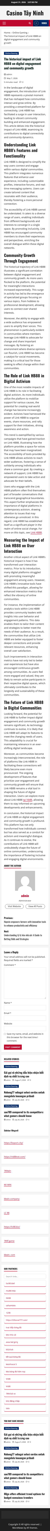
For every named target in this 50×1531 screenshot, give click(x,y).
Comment (10, 965)
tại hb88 (27, 799)
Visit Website (14, 906)
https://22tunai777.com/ (16, 1320)
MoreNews (17, 1527)
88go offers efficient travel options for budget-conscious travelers (24, 1496)
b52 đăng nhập (13, 1401)
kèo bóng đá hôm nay (15, 1371)
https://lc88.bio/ (12, 1226)
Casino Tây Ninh (25, 12)
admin (9, 74)
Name (8, 1002)
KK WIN (7, 1184)
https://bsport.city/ (13, 1142)
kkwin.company (11, 1198)
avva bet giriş (12, 1342)
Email (7, 1013)
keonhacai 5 (11, 1364)
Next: (23, 935)
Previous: (25, 921)
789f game (9, 1240)
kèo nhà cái (11, 1335)
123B (8, 1312)
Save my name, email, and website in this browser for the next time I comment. (25, 1037)
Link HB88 (36, 532)
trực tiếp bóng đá (13, 1327)
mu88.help (11, 1290)
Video (44, 23)
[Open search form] (30, 23)
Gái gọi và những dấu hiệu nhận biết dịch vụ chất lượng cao (24, 1074)
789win (7, 1170)
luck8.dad (10, 1283)
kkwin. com (9, 1254)
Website (8, 1023)
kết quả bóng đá (13, 1357)
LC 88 (6, 1212)
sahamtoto (10, 1305)
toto (7, 1408)
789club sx (10, 1393)
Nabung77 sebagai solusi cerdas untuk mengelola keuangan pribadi (24, 1094)
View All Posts (35, 906)
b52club (9, 1349)
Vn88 (8, 1379)
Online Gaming (11, 53)
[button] (4, 23)
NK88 (8, 1298)
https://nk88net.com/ (14, 1156)
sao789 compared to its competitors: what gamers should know (24, 1114)
